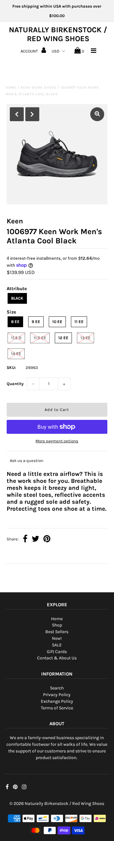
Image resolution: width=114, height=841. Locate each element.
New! (57, 638)
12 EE (63, 337)
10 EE (57, 321)
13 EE (85, 337)
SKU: (11, 367)
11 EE (79, 321)
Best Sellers (56, 631)
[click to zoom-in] (97, 114)
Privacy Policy (57, 694)
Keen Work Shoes (38, 87)
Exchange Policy (57, 701)
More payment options (56, 441)
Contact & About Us (57, 658)
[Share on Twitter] (35, 540)
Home (11, 87)
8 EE (15, 321)
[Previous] (17, 114)
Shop (57, 625)
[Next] (32, 114)
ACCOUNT (30, 51)
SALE (57, 645)
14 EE (16, 353)
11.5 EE (40, 337)
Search (57, 688)
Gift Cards (57, 651)
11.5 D (16, 337)
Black (17, 298)
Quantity (15, 383)
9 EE (36, 321)
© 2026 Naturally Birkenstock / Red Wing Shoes (57, 803)
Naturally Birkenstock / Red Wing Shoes (58, 34)
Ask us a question (26, 460)
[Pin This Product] (46, 540)
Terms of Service (57, 708)
